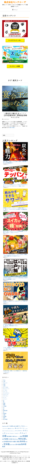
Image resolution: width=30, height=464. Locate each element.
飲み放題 (18, 444)
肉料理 (4, 413)
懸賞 (4, 404)
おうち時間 (10, 426)
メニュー (16, 9)
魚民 (3, 446)
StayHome (4, 426)
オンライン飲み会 (7, 428)
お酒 (4, 385)
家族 (21, 436)
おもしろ (5, 383)
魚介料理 (5, 419)
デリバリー (5, 396)
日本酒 (4, 406)
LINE (4, 381)
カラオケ (12, 428)
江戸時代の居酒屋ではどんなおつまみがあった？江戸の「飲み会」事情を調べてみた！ (15, 324)
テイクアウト (6, 393)
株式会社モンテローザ (15, 2)
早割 (14, 439)
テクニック (5, 394)
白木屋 (5, 441)
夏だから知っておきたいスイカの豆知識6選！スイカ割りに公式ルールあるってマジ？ (15, 231)
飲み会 (14, 444)
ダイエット (13, 430)
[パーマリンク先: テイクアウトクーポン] (15, 28)
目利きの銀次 (12, 441)
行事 (4, 415)
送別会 (11, 444)
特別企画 (5, 410)
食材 (4, 418)
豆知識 (4, 416)
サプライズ (8, 431)
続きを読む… (13, 127)
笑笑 (18, 441)
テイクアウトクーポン (14, 40)
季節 (4, 403)
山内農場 (5, 439)
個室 (8, 436)
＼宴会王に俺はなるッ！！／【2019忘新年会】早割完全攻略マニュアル (15, 115)
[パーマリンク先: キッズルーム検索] (15, 54)
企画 (4, 435)
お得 (4, 384)
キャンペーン (6, 388)
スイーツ (5, 391)
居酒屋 (25, 436)
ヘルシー (16, 433)
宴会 (14, 436)
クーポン (5, 390)
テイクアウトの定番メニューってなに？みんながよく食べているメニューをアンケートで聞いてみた (15, 185)
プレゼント (11, 433)
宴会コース (17, 436)
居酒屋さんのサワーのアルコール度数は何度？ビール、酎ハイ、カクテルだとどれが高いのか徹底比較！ (15, 208)
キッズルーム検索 (15, 66)
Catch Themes (17, 453)
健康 (10, 436)
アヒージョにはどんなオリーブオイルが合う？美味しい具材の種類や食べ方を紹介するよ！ (15, 255)
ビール (4, 397)
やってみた (5, 387)
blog (4, 380)
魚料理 (23, 444)
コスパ (3, 431)
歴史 (17, 439)
